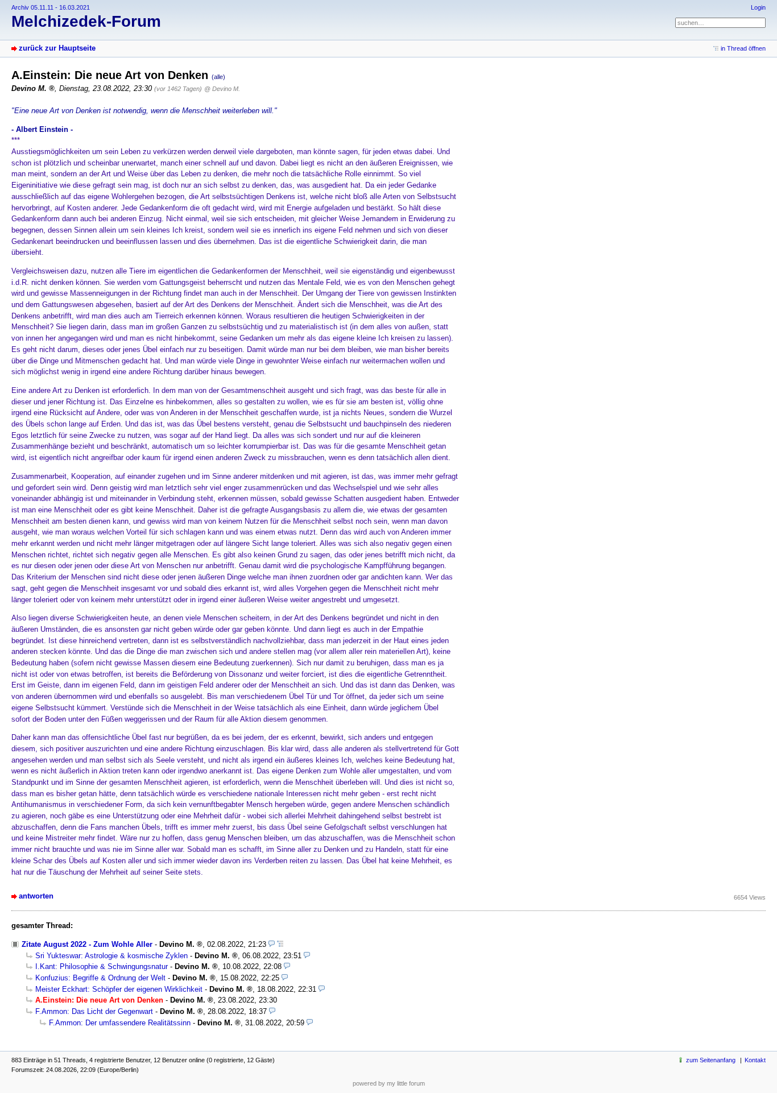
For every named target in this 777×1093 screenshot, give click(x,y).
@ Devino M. (222, 88)
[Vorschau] (271, 944)
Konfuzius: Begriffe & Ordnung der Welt (100, 978)
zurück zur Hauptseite (57, 48)
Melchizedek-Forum (86, 21)
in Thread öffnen (743, 48)
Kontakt (755, 1060)
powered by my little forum (389, 1083)
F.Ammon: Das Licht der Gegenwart (94, 1011)
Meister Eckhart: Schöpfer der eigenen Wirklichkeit (118, 989)
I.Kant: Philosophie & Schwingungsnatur (101, 966)
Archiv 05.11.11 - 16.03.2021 (50, 7)
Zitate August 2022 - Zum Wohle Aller (87, 944)
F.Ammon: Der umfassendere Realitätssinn (120, 1023)
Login (758, 7)
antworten (36, 896)
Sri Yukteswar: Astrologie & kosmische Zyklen (111, 955)
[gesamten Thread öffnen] (280, 944)
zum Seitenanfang (710, 1060)
